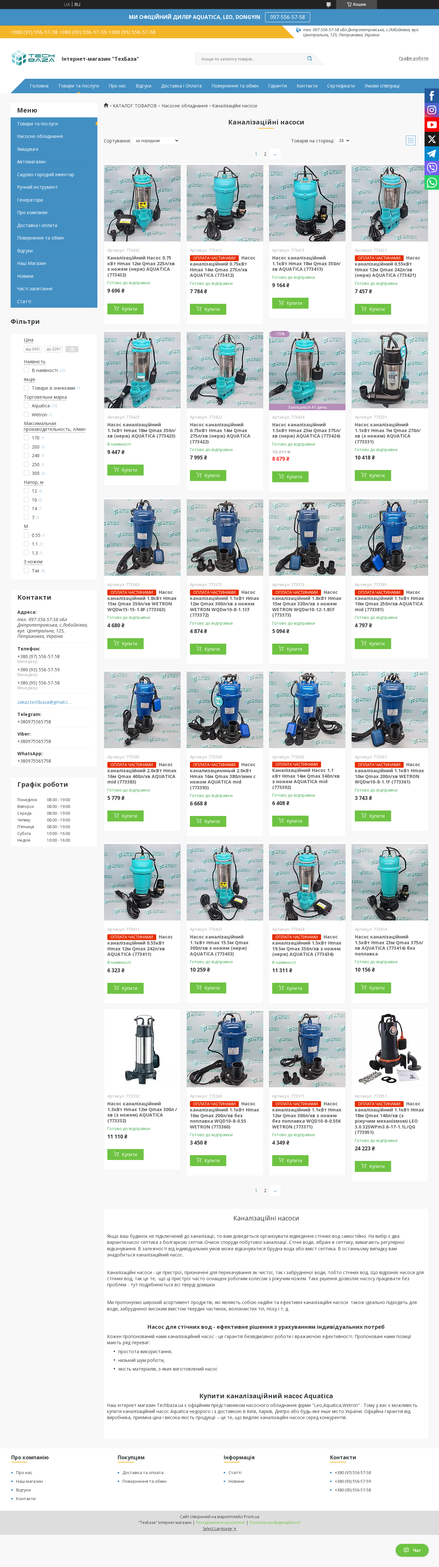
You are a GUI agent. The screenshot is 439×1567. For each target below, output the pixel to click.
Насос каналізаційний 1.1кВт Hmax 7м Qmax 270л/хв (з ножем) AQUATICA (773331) (388, 433)
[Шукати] (309, 59)
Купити (129, 309)
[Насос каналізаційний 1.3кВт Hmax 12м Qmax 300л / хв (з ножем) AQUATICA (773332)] (142, 1049)
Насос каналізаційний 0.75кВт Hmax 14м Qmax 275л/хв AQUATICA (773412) (222, 266)
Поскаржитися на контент (220, 1522)
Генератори (30, 200)
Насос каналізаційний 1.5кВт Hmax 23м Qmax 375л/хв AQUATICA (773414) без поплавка (389, 945)
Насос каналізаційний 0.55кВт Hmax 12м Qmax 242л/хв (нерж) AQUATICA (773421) (387, 266)
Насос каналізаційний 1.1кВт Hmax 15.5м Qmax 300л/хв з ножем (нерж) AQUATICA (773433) (219, 945)
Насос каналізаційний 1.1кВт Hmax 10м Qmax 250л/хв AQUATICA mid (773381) (389, 600)
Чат (417, 1550)
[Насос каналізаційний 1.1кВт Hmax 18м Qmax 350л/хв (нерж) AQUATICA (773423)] (142, 370)
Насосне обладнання (40, 136)
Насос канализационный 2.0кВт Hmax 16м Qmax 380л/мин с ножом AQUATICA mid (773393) (223, 776)
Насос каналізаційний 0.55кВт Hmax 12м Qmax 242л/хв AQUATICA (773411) (140, 945)
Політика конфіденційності (274, 1522)
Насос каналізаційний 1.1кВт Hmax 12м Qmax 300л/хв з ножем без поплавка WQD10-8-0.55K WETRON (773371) (306, 1115)
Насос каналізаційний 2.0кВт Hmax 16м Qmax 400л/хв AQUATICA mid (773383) (141, 773)
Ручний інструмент (37, 187)
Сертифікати (341, 86)
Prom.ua (251, 1516)
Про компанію (32, 212)
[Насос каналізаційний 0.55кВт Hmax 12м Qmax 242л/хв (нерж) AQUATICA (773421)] (390, 203)
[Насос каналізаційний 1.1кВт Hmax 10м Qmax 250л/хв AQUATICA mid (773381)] (390, 537)
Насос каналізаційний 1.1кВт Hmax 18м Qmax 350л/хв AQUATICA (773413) (306, 263)
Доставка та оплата (143, 1472)
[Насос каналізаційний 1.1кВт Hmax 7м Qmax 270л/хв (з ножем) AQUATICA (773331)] (390, 370)
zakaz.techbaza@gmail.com (45, 702)
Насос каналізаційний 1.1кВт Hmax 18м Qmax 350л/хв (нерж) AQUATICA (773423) (141, 430)
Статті (24, 301)
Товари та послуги (78, 86)
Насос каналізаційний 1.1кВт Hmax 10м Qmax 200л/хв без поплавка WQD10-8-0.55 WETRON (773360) (224, 1115)
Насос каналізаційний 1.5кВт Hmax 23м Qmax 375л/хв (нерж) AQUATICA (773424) (306, 430)
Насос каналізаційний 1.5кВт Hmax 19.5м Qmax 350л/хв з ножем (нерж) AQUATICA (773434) (306, 945)
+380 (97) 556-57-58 (353, 1472)
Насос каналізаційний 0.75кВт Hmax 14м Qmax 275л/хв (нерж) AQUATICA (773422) (220, 433)
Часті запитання (34, 288)
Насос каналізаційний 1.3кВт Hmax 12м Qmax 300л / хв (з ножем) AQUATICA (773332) (142, 1112)
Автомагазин (31, 162)
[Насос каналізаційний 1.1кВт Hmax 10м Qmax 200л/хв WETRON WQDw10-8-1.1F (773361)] (390, 710)
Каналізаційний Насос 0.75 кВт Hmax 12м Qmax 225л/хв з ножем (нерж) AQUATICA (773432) (141, 266)
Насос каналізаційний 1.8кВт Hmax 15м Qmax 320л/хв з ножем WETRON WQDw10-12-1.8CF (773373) (306, 603)
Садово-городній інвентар (45, 174)
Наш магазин (29, 1481)
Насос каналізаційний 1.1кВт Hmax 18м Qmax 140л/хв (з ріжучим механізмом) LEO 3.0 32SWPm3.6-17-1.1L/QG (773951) (389, 1118)
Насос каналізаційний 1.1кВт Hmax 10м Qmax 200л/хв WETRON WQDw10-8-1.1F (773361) (389, 773)
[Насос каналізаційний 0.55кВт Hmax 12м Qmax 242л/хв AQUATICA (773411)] (142, 882)
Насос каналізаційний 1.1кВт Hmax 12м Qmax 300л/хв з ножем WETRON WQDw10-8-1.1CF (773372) (224, 603)
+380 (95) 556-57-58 (353, 1490)
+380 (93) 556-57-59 (353, 1481)
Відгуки (143, 86)
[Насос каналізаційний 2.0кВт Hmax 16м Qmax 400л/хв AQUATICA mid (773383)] (142, 710)
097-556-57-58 (287, 17)
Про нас (117, 86)
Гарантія (277, 86)
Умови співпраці (381, 86)
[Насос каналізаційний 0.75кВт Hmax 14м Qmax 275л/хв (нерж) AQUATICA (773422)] (225, 370)
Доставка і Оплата (181, 86)
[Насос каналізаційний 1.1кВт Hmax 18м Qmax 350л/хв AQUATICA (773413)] (307, 203)
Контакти (307, 86)
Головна (39, 86)
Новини (25, 276)
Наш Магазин (31, 263)
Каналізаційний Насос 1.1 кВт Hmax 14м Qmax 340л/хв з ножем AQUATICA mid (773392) (306, 778)
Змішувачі (27, 149)
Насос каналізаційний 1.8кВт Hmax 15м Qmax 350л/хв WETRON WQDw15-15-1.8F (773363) (141, 600)
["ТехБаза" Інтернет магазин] (33, 58)
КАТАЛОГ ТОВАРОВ (135, 106)
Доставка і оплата (37, 225)
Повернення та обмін (234, 86)
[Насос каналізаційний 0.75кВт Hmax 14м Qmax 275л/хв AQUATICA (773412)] (225, 203)
